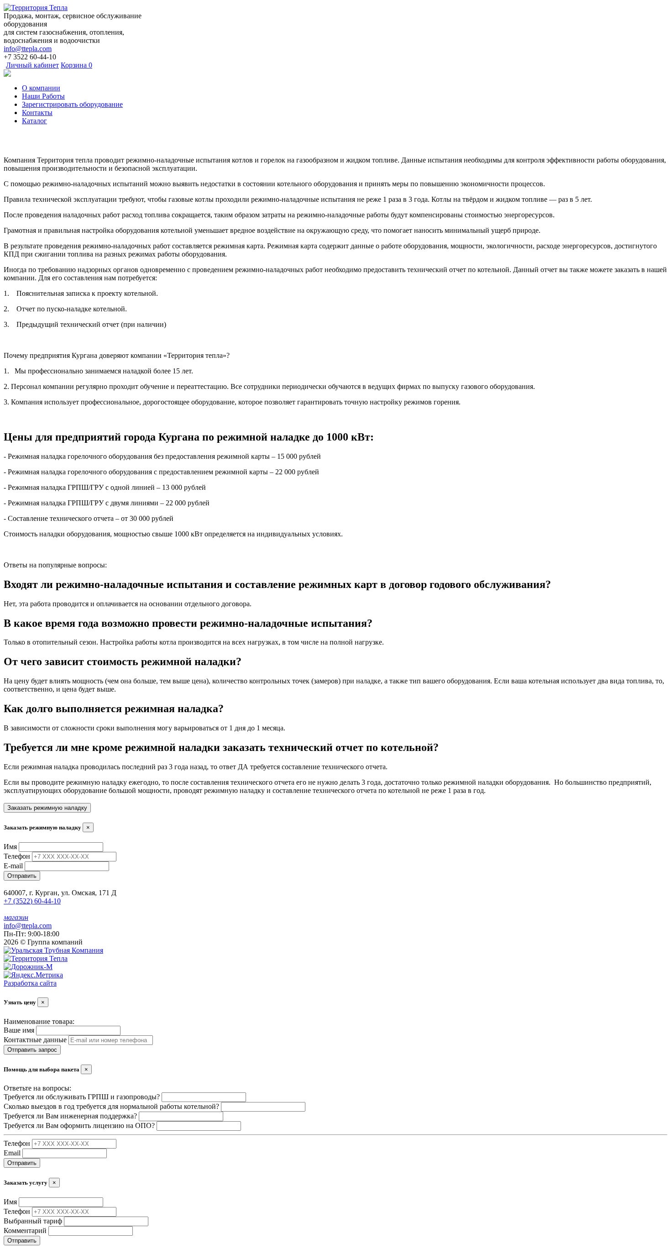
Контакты (37, 112)
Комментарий (25, 1230)
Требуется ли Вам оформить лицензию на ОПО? (79, 1125)
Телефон (17, 856)
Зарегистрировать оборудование (72, 104)
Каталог (34, 121)
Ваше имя (19, 1030)
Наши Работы (43, 96)
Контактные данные (35, 1040)
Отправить (22, 875)
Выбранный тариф (33, 1221)
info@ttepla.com (28, 48)
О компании (41, 88)
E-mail (13, 866)
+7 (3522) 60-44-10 (32, 901)
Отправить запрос (32, 1049)
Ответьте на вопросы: (37, 1088)
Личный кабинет (32, 65)
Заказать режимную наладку (47, 807)
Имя (10, 846)
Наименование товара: (39, 1021)
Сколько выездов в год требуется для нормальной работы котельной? (111, 1106)
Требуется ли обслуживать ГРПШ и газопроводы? (82, 1097)
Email (12, 1153)
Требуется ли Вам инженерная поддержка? (70, 1116)
